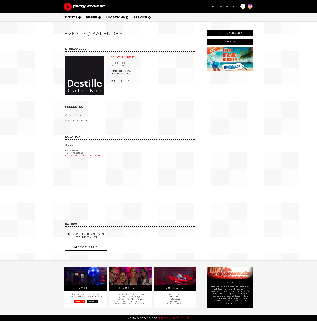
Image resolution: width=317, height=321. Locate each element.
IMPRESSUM (165, 318)
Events (71, 17)
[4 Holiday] (230, 59)
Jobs (213, 6)
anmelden (79, 302)
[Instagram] (249, 8)
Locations (116, 17)
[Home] (84, 10)
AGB (221, 6)
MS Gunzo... (174, 296)
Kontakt (232, 6)
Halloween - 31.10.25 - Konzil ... (130, 299)
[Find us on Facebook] (242, 8)
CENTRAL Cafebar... (175, 303)
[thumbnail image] (84, 75)
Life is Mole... (175, 301)
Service (140, 17)
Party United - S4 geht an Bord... (130, 303)
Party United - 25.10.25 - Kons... (130, 301)
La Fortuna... (174, 294)
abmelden (92, 302)
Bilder (92, 17)
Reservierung (87, 247)
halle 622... (175, 299)
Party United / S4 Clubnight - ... (130, 296)
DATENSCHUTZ (181, 318)
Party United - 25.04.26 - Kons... (130, 294)
